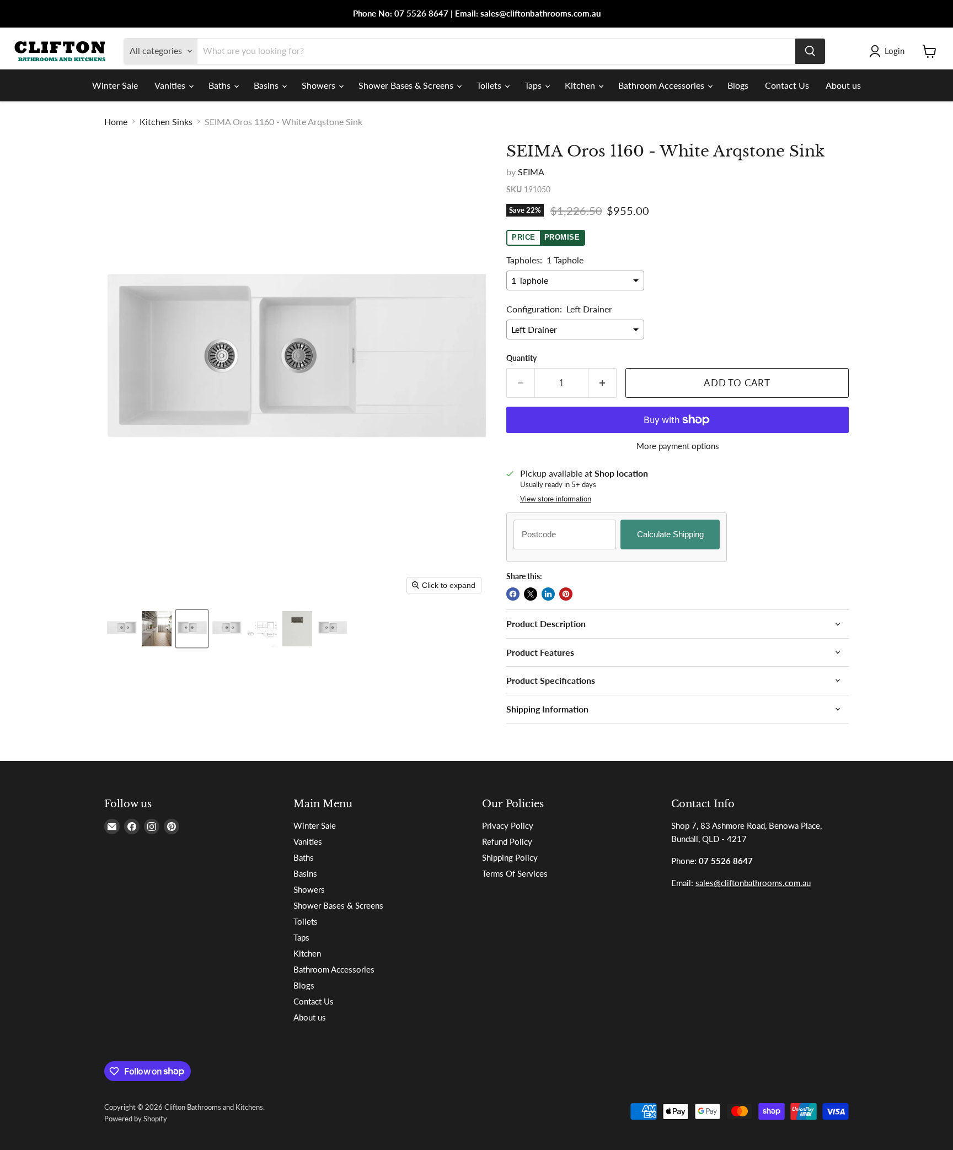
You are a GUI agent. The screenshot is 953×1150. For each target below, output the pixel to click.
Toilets (490, 85)
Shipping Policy (510, 857)
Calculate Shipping (670, 534)
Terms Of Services (515, 873)
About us (843, 85)
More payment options (677, 446)
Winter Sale (115, 85)
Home (115, 122)
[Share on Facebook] (513, 594)
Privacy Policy (507, 825)
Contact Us (787, 85)
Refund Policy (507, 841)
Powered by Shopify (135, 1118)
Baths (220, 85)
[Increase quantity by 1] (602, 383)
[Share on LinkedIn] (548, 594)
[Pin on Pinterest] (565, 594)
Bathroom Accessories (662, 85)
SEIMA (531, 171)
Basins (267, 85)
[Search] (810, 51)
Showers (320, 85)
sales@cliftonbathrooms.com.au (753, 883)
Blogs (737, 85)
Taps (534, 85)
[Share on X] (530, 594)
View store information (555, 499)
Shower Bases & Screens (407, 85)
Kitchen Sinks (166, 122)
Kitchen (581, 85)
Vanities (171, 85)
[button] (889, 51)
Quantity (521, 358)
